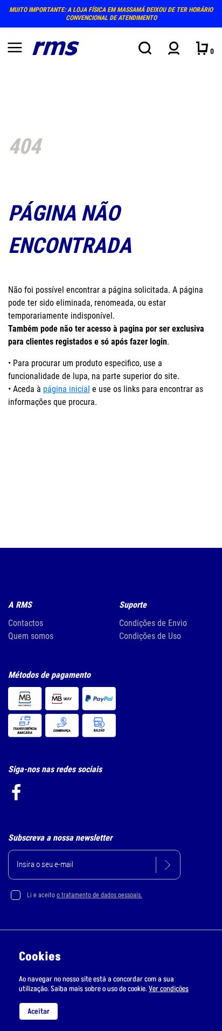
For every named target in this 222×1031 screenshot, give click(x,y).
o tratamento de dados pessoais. (99, 895)
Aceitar (38, 1011)
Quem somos (30, 636)
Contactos (25, 623)
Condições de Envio (153, 623)
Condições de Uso (150, 636)
